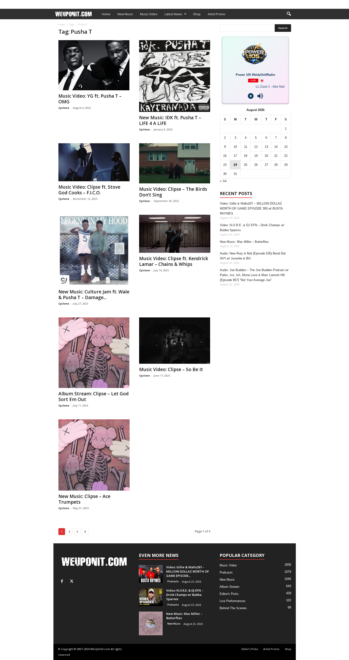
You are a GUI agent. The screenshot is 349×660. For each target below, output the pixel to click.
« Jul (223, 181)
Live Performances (232, 601)
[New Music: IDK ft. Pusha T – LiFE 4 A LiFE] (174, 76)
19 (256, 156)
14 (276, 146)
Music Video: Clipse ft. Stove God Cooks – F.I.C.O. (89, 190)
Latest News (173, 14)
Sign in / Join (63, 3)
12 (256, 146)
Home (106, 14)
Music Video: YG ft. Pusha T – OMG (90, 99)
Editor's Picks (229, 594)
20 (266, 156)
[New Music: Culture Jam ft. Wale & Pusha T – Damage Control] (94, 250)
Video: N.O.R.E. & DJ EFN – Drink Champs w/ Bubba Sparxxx (252, 227)
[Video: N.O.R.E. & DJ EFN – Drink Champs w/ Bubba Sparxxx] (151, 597)
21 (276, 156)
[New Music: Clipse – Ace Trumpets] (94, 455)
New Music (125, 14)
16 (224, 156)
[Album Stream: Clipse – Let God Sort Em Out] (94, 352)
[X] (292, 3)
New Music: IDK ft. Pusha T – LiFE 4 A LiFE (170, 120)
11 (245, 146)
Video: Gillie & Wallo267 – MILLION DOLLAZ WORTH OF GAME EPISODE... (187, 571)
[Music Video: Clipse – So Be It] (174, 340)
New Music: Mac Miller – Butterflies (244, 242)
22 (286, 156)
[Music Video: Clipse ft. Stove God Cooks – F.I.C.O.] (94, 162)
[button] (288, 14)
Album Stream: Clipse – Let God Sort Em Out (93, 396)
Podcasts (173, 581)
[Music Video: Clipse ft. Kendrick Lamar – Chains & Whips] (174, 234)
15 (286, 146)
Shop (130, 3)
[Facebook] (285, 3)
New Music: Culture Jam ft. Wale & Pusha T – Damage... (93, 295)
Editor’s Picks (87, 3)
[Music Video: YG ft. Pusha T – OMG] (94, 65)
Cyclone (63, 108)
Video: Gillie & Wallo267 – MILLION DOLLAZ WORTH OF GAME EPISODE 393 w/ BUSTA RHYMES (251, 208)
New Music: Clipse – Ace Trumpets (84, 499)
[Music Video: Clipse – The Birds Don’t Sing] (174, 163)
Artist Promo (112, 3)
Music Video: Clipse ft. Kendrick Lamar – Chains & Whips (173, 261)
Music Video (148, 14)
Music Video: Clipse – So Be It (171, 369)
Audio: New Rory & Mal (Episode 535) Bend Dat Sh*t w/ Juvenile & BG (253, 256)
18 (245, 156)
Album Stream (229, 586)
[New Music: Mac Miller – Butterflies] (151, 623)
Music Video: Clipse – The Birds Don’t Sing (173, 192)
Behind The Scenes (233, 608)
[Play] (250, 96)
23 (224, 165)
